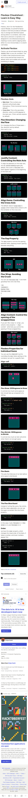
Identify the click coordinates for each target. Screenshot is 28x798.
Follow (14, 644)
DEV (8, 788)
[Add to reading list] (16, 795)
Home (4, 773)
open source (16, 786)
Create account (21, 2)
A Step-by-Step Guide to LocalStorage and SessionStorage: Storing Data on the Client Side (13, 685)
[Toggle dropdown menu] (26, 594)
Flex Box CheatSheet (11, 569)
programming (19, 21)
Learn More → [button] (6, 761)
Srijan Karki (8, 6)
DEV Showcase (8, 780)
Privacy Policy (15, 784)
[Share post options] (25, 795)
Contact (20, 780)
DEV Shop (18, 782)
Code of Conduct (9, 589)
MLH (24, 782)
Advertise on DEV (7, 777)
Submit (6, 584)
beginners (11, 21)
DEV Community (6, 768)
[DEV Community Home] (6, 2)
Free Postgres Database (9, 782)
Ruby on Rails (14, 789)
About (15, 780)
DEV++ (18, 773)
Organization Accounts (18, 777)
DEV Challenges (11, 773)
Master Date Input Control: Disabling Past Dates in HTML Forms (13, 676)
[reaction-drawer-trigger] (4, 795)
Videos (22, 773)
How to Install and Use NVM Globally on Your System (12, 668)
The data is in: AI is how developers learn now (12, 610)
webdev (4, 21)
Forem (7, 786)
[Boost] (22, 795)
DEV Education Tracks (10, 775)
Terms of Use (23, 784)
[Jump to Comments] (10, 795)
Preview (14, 584)
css (2, 23)
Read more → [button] (6, 631)
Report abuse (19, 589)
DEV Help (19, 775)
